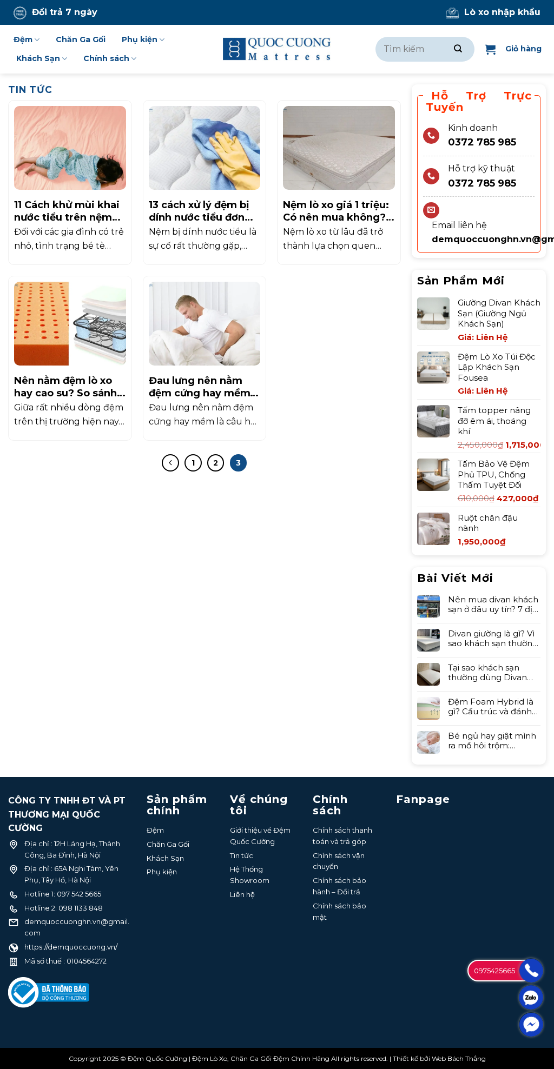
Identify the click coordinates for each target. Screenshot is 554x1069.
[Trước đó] (170, 463)
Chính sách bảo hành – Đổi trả (339, 886)
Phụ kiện (139, 39)
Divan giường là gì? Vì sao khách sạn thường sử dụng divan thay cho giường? (493, 638)
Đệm (23, 39)
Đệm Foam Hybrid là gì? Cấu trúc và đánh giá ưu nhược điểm (490, 706)
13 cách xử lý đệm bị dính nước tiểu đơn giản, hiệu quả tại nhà (204, 211)
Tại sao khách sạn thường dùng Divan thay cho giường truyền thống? (487, 672)
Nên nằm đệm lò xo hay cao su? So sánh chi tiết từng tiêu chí (66, 387)
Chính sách (106, 58)
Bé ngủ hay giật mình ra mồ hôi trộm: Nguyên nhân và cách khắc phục (493, 741)
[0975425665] (531, 970)
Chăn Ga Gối (80, 39)
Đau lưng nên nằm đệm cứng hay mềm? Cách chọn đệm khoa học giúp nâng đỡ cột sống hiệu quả (203, 387)
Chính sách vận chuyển (339, 861)
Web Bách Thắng (459, 1058)
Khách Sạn (38, 58)
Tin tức (241, 855)
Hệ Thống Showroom (249, 875)
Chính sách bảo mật (339, 911)
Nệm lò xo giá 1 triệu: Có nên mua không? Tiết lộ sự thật (336, 211)
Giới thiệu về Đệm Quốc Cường (260, 836)
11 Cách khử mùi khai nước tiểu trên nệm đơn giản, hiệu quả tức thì (67, 211)
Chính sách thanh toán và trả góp (342, 836)
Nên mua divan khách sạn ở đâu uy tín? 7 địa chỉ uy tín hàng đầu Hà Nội (494, 604)
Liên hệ (242, 894)
